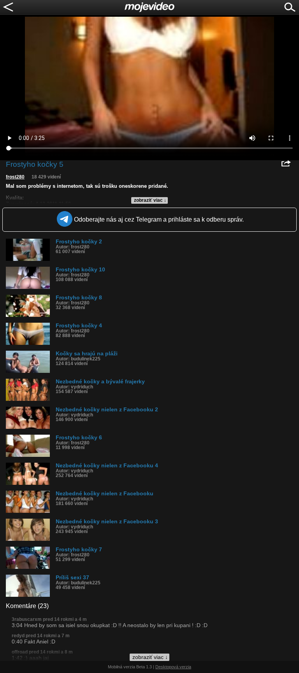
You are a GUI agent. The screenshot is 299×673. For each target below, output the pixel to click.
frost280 (15, 177)
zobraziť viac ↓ (150, 200)
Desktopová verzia (173, 666)
